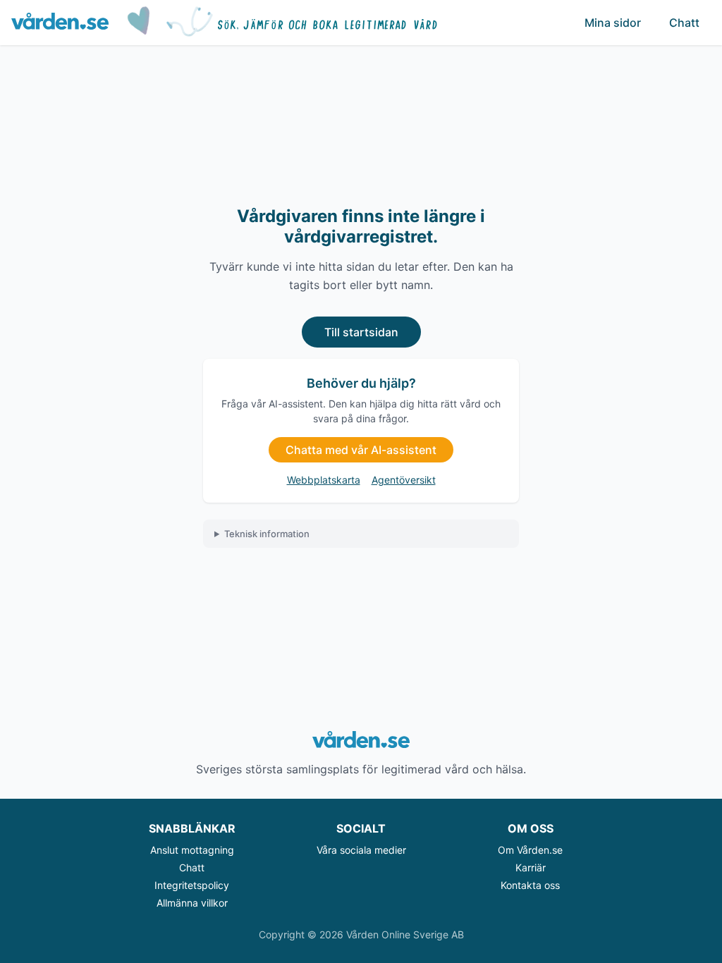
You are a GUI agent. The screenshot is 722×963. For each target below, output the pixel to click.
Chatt (684, 23)
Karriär (530, 867)
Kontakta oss (530, 885)
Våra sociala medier (361, 850)
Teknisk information (267, 533)
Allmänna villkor (192, 903)
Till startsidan (361, 332)
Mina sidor (613, 23)
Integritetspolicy (191, 885)
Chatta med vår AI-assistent (361, 450)
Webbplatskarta (323, 480)
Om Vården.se (530, 850)
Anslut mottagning (192, 850)
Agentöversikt (404, 480)
